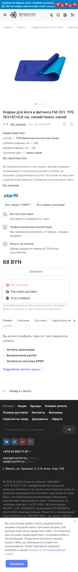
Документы (40, 419)
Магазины (56, 412)
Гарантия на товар (15, 419)
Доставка (41, 320)
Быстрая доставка (21, 213)
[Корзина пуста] (72, 15)
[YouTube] (22, 441)
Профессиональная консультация (31, 226)
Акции (22, 406)
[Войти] (65, 15)
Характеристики (62, 320)
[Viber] (30, 441)
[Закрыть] (74, 521)
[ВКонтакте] (6, 441)
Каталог (8, 406)
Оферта (57, 419)
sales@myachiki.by (15, 458)
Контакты (38, 412)
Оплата (7, 320)
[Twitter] (14, 441)
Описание (23, 320)
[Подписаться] (69, 429)
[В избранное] (64, 124)
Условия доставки (15, 412)
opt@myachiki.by (14, 461)
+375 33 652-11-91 (15, 451)
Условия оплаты (56, 406)
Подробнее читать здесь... (22, 369)
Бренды (35, 406)
